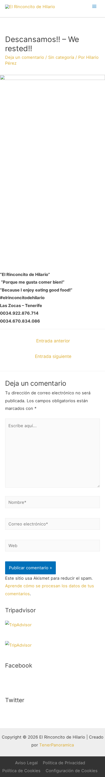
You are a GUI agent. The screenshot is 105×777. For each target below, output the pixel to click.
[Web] (52, 546)
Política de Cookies (21, 770)
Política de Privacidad (64, 762)
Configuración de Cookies (72, 770)
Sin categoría (61, 57)
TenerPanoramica (56, 744)
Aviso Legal (26, 762)
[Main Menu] (94, 6)
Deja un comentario (24, 57)
